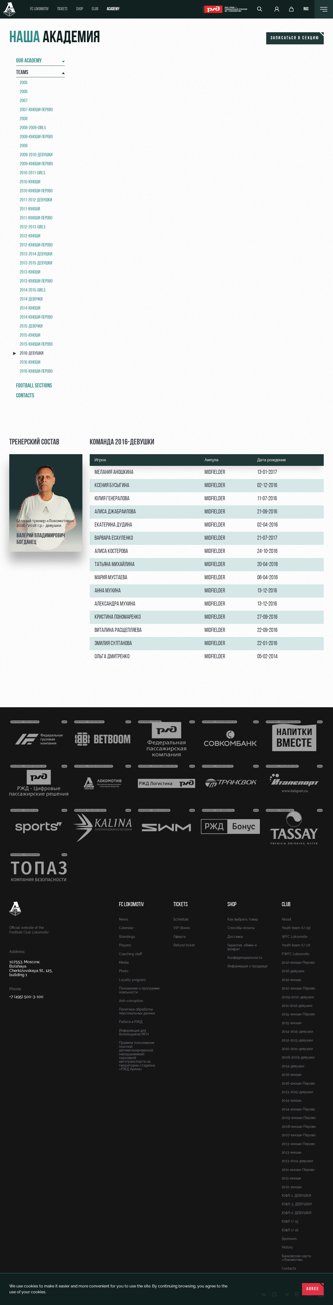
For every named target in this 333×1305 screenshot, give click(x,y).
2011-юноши (30, 209)
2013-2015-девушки (36, 263)
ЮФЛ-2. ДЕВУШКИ (296, 1213)
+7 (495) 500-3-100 (26, 996)
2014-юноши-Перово (36, 317)
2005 (24, 82)
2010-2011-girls (32, 173)
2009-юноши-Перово (36, 164)
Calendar (126, 928)
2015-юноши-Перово (36, 344)
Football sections (34, 386)
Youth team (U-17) (296, 945)
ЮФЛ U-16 (290, 1230)
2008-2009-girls (33, 128)
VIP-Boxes (181, 928)
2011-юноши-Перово (36, 218)
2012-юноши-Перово (36, 245)
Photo (123, 971)
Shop (79, 9)
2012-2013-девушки (297, 1040)
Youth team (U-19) (296, 928)
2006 (24, 91)
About (286, 919)
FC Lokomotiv (39, 9)
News (123, 919)
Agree (312, 1289)
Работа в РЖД (130, 1022)
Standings (127, 937)
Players (125, 945)
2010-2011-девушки (297, 1049)
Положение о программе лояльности (139, 990)
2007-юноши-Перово (36, 110)
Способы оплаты (241, 928)
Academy (113, 9)
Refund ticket (184, 945)
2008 (24, 119)
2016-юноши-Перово (36, 371)
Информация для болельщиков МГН (133, 1032)
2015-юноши (30, 335)
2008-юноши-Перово (36, 137)
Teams (22, 73)
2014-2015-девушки (297, 1031)
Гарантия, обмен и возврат (242, 947)
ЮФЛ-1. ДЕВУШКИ (296, 1195)
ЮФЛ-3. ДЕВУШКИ (297, 1204)
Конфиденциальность (244, 958)
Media (124, 962)
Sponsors (289, 1239)
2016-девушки (31, 353)
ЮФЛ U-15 (290, 1221)
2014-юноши (30, 308)
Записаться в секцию (295, 38)
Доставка (235, 937)
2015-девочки (31, 326)
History (287, 1247)
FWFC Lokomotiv (296, 954)
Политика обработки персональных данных (137, 1011)
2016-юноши (30, 362)
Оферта (179, 937)
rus (306, 9)
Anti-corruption (131, 1001)
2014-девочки (31, 299)
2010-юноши (30, 182)
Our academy (29, 61)
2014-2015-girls (32, 290)
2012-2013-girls (32, 227)
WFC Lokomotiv (295, 937)
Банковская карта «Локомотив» (296, 1258)
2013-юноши (30, 272)
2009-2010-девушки (36, 155)
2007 (24, 100)
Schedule (180, 919)
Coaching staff (130, 954)
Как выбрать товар (242, 919)
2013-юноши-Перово (36, 281)
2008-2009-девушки (298, 1057)
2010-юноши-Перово (36, 191)
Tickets (62, 9)
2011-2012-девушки (36, 200)
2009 (24, 146)
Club (95, 9)
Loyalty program (132, 980)
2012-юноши (30, 236)
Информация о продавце (247, 966)
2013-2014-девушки (36, 254)
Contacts (25, 396)
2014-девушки (293, 1066)
